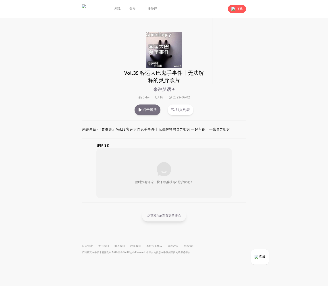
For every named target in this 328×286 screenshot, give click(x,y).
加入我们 (119, 246)
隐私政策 (173, 246)
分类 (132, 9)
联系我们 (135, 246)
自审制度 (87, 246)
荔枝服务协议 (154, 246)
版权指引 (189, 246)
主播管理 (151, 9)
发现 (117, 9)
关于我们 (103, 246)
